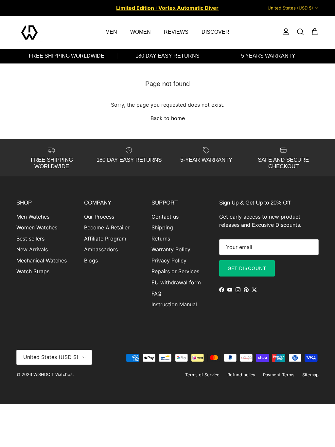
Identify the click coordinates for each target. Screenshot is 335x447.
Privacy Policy (168, 260)
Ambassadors (101, 249)
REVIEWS (176, 32)
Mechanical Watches (41, 260)
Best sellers (30, 238)
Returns (160, 238)
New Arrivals (32, 249)
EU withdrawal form (176, 282)
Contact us (165, 216)
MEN (111, 32)
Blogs (91, 260)
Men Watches (32, 216)
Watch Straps (32, 271)
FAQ (156, 293)
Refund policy (241, 374)
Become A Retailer (107, 227)
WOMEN (140, 32)
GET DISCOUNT (247, 268)
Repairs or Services (175, 271)
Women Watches (36, 227)
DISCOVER (215, 32)
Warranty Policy (170, 249)
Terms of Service (202, 374)
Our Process (99, 216)
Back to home (167, 118)
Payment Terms (278, 374)
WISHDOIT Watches (53, 374)
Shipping (162, 227)
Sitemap (310, 374)
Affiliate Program (105, 238)
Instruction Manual (174, 304)
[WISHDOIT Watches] (29, 32)
